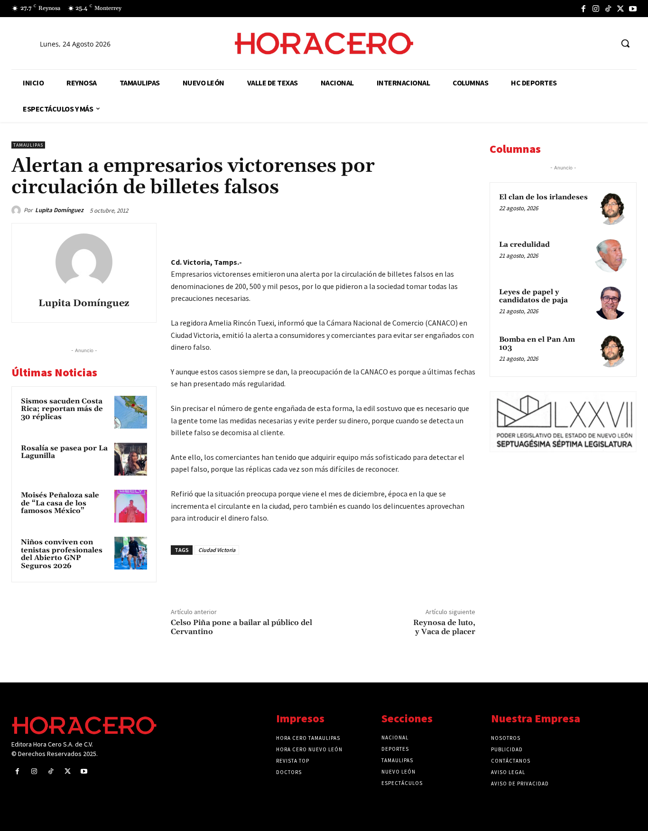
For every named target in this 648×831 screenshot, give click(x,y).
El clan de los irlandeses (543, 197)
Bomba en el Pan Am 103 (537, 343)
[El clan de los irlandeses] (610, 208)
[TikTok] (608, 8)
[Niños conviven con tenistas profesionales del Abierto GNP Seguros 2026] (130, 553)
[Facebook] (583, 8)
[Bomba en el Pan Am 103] (610, 350)
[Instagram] (596, 8)
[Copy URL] (443, 232)
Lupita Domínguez (59, 210)
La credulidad (524, 244)
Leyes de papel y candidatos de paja (533, 296)
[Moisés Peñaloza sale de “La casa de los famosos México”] (130, 506)
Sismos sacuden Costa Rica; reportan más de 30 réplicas (62, 409)
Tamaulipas (28, 145)
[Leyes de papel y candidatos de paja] (610, 303)
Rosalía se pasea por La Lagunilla (64, 452)
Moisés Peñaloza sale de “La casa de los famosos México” (60, 503)
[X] (620, 8)
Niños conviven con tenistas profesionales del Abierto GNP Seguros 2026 (61, 554)
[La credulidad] (610, 255)
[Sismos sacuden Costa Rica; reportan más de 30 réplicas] (130, 412)
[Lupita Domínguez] (17, 210)
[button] (625, 43)
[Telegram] (421, 232)
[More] (465, 232)
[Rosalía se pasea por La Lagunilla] (130, 459)
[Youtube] (633, 8)
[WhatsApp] (399, 232)
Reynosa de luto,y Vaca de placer (444, 627)
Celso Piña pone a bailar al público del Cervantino (241, 627)
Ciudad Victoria (216, 549)
